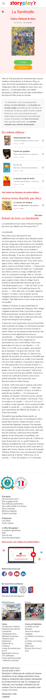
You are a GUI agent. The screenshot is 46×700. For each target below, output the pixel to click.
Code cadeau (8, 523)
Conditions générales (11, 530)
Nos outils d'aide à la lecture (14, 506)
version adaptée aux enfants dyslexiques (20, 123)
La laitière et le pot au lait (34, 637)
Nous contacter (8, 508)
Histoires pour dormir (11, 628)
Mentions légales (9, 511)
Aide (4, 532)
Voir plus (38, 215)
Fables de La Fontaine (7, 644)
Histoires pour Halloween (8, 639)
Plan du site (7, 535)
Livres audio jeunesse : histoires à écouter (11, 659)
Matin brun (29, 645)
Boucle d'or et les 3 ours (33, 649)
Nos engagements (10, 501)
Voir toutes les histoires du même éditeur (20, 192)
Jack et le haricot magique (32, 632)
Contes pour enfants (10, 626)
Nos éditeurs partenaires (12, 503)
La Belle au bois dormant (32, 627)
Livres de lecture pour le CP (11, 649)
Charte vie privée (9, 513)
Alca (32, 18)
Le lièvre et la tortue (33, 641)
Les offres (6, 520)
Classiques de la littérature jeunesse (10, 635)
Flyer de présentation (11, 537)
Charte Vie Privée (9, 689)
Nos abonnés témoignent (13, 596)
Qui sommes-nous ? (10, 498)
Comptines (6, 631)
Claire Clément (19, 18)
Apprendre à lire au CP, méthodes (10, 654)
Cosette (28, 643)
